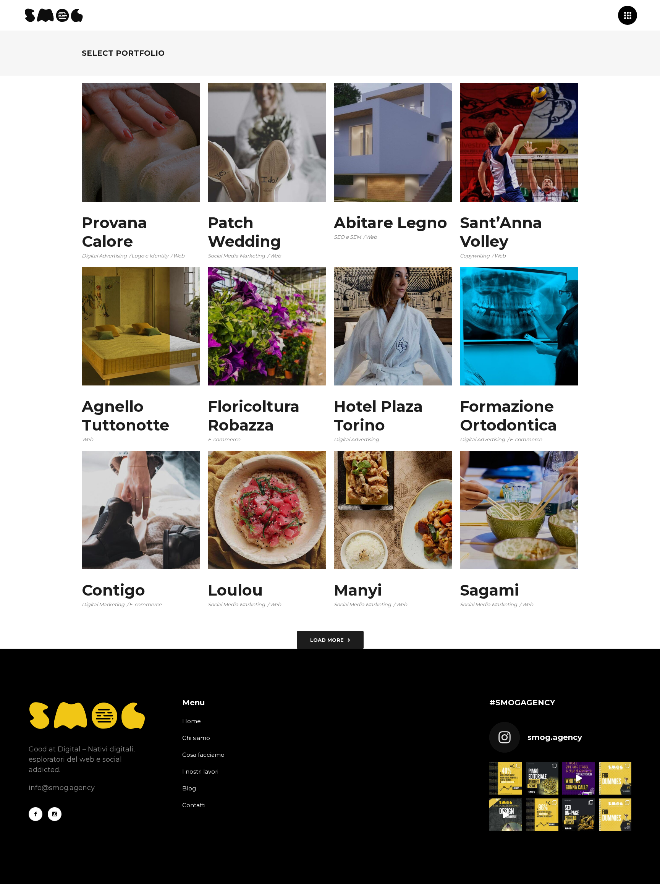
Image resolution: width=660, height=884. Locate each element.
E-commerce (224, 439)
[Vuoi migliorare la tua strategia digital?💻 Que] (542, 778)
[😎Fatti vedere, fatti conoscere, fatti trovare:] (505, 778)
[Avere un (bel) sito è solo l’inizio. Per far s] (578, 814)
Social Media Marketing (236, 256)
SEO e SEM (347, 237)
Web (178, 256)
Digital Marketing (103, 604)
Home (191, 721)
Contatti (193, 805)
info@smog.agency (62, 788)
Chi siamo (196, 738)
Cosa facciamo (203, 754)
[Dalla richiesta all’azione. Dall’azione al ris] (505, 814)
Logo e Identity (149, 256)
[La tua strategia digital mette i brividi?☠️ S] (578, 778)
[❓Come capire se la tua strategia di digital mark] (615, 814)
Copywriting (475, 256)
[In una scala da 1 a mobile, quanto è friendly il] (542, 814)
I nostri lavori (200, 771)
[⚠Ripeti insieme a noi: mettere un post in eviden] (615, 778)
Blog (189, 788)
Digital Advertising (104, 256)
